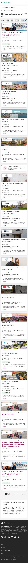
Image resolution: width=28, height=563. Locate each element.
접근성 (14, 559)
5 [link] (16, 494)
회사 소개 (3, 547)
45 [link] (22, 494)
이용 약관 (3, 559)
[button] (8, 20)
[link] (13, 10)
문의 (2, 553)
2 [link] (8, 494)
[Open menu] (25, 2)
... (19, 494)
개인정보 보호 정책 (9, 559)
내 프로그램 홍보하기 (5, 550)
